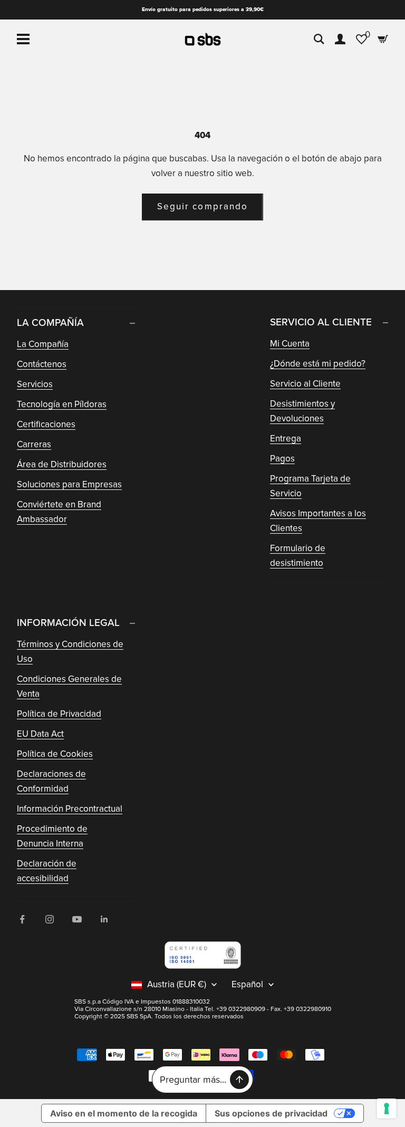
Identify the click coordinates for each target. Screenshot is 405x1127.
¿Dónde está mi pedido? (317, 363)
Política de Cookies (55, 753)
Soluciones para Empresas (69, 484)
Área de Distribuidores (62, 464)
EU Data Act (40, 733)
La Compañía (43, 344)
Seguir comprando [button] (202, 206)
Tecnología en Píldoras (62, 404)
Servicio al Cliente (305, 383)
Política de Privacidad (59, 713)
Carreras (34, 444)
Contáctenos (41, 364)
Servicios (35, 384)
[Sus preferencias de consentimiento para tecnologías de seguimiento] (387, 1109)
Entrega (285, 438)
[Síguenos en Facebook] (22, 919)
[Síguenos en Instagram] (49, 919)
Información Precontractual (69, 808)
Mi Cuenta (290, 343)
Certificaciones (46, 424)
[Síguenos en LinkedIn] (104, 919)
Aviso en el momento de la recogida (123, 1113)
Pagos (282, 458)
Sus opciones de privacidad (271, 1113)
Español (247, 984)
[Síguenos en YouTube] (77, 919)
